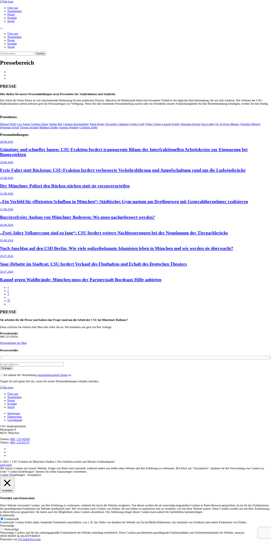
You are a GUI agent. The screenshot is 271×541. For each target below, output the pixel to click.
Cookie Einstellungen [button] (12, 474)
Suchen (40, 53)
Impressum (13, 413)
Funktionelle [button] (7, 515)
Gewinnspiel (14, 420)
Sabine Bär (55, 124)
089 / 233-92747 (19, 442)
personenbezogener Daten (52, 375)
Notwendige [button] (7, 525)
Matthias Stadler (48, 127)
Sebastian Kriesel (190, 124)
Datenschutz (14, 416)
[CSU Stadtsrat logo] (6, 1)
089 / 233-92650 (20, 439)
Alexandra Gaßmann (117, 124)
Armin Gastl (137, 124)
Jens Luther (208, 124)
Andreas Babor (39, 124)
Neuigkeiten (14, 11)
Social (11, 21)
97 (8, 300)
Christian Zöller (88, 127)
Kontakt (12, 17)
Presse (11, 14)
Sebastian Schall (9, 127)
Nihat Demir (97, 124)
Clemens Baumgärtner (76, 124)
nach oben (6, 465)
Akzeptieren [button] (34, 474)
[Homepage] (6, 387)
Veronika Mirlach (250, 124)
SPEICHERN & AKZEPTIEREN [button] (20, 535)
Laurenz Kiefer (171, 124)
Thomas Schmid (29, 127)
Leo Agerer (23, 124)
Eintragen (6, 368)
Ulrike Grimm (153, 124)
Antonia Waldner (69, 127)
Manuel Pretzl (8, 124)
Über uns (12, 7)
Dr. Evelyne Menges (227, 124)
